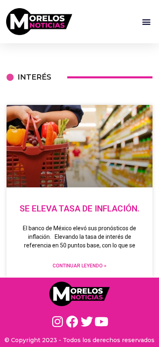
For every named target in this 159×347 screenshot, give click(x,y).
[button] (146, 21)
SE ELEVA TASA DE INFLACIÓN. (79, 209)
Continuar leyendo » (79, 266)
